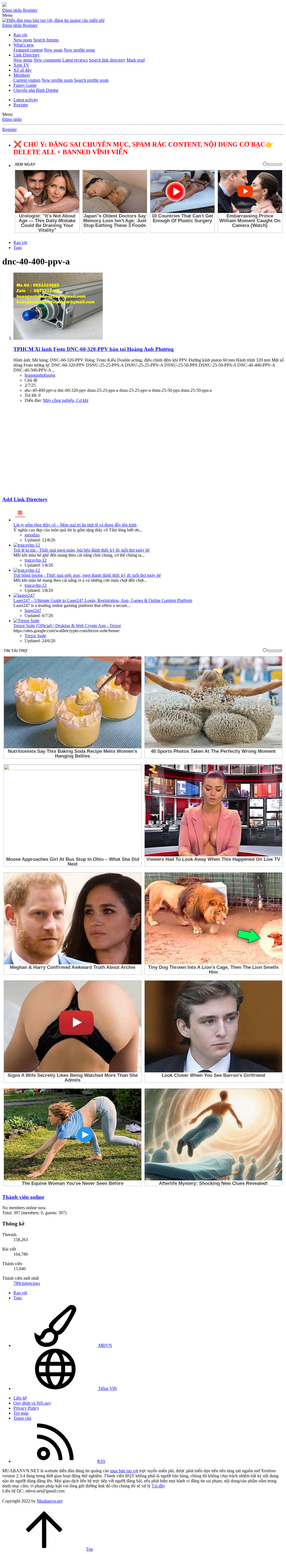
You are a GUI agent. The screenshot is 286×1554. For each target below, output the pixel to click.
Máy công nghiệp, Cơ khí (65, 400)
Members (21, 75)
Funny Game (25, 85)
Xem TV (21, 65)
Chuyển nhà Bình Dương (35, 90)
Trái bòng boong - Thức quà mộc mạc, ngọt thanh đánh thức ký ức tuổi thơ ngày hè (87, 575)
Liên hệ (20, 1398)
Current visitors (26, 80)
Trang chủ (22, 1418)
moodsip (32, 535)
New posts (22, 39)
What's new (23, 45)
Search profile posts (91, 80)
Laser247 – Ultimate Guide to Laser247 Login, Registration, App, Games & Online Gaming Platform (102, 600)
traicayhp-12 (36, 560)
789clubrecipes (26, 1283)
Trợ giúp (20, 1413)
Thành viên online (23, 1197)
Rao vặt (20, 34)
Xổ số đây (22, 70)
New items (22, 60)
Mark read (136, 60)
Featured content (28, 50)
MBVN (104, 1345)
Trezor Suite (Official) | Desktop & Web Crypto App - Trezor (67, 625)
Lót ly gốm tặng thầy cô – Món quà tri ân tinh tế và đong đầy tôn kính (75, 524)
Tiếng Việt (107, 1388)
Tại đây (158, 1485)
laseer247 (33, 610)
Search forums (46, 39)
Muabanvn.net (49, 1501)
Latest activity (25, 99)
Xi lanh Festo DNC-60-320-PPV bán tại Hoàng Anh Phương (93, 349)
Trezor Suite (35, 635)
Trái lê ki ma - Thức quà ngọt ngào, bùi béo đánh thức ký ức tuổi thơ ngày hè (81, 550)
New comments (47, 60)
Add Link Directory (25, 499)
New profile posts (79, 50)
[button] (7, 15)
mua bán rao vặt (124, 1470)
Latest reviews (75, 60)
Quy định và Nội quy (32, 1403)
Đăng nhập (12, 119)
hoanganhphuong (40, 375)
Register (20, 104)
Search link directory (107, 60)
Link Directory (26, 55)
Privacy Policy (26, 1408)
